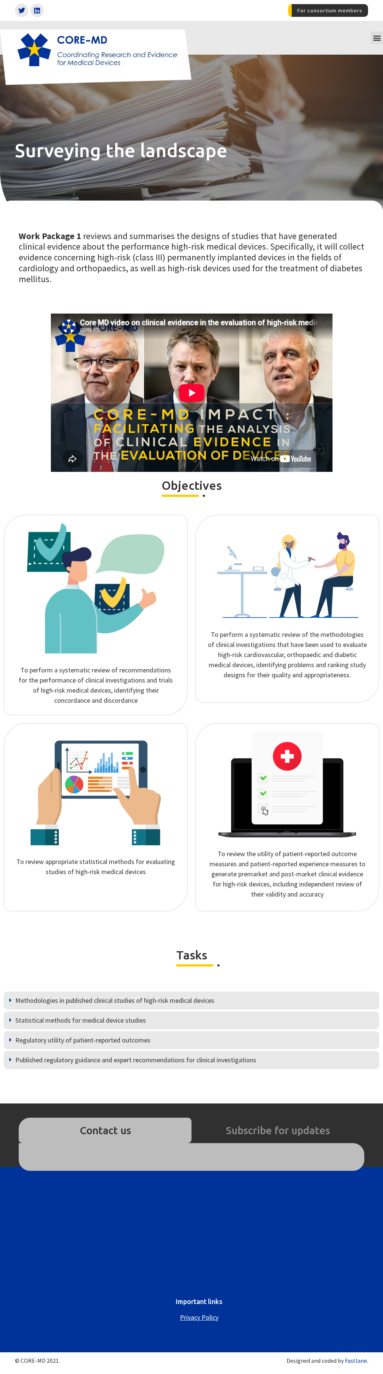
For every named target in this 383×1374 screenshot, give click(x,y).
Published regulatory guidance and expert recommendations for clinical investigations (135, 1060)
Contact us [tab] (105, 1130)
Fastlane (356, 1360)
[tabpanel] (191, 1157)
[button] (377, 38)
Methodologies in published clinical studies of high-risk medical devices (114, 1000)
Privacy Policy (199, 1317)
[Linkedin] (37, 10)
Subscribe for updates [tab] (278, 1130)
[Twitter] (21, 10)
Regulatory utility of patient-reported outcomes (82, 1040)
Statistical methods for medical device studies (80, 1020)
